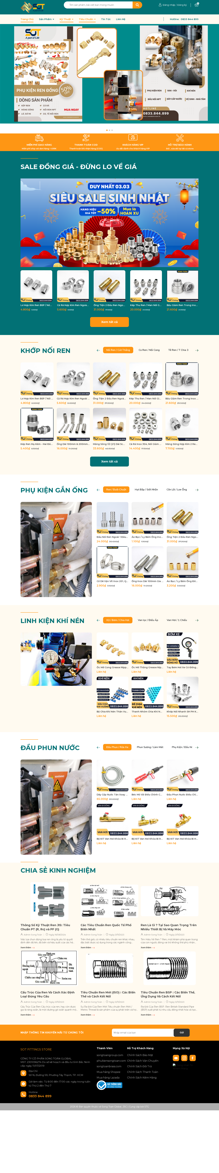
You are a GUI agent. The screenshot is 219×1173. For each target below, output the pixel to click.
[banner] (109, 222)
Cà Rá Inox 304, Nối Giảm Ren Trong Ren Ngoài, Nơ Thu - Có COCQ (145, 444)
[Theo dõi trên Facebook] (193, 1057)
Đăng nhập (169, 5)
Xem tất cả (109, 322)
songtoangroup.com (109, 1055)
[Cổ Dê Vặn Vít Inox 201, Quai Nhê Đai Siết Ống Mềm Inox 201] (112, 562)
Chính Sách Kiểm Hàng (142, 1077)
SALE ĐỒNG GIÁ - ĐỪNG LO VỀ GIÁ (79, 167)
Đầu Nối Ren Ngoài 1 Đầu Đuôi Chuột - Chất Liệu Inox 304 (112, 537)
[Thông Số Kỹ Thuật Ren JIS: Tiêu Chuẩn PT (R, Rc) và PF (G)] (49, 901)
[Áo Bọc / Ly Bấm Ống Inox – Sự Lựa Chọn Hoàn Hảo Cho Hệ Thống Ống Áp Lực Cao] (147, 518)
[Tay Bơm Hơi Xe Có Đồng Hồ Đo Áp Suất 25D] (182, 648)
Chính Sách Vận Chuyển (142, 1060)
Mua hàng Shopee (108, 1072)
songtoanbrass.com (109, 1066)
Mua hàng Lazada (108, 1077)
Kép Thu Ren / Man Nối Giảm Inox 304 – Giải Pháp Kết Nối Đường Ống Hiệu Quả (146, 305)
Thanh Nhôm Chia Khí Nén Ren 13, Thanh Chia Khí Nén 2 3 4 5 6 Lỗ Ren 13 (147, 711)
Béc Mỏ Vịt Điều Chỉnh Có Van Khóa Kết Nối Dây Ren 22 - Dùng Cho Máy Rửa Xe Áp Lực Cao (147, 794)
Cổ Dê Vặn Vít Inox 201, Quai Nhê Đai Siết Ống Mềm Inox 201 (112, 581)
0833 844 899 (189, 19)
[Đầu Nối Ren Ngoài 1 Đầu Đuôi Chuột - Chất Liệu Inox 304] (112, 518)
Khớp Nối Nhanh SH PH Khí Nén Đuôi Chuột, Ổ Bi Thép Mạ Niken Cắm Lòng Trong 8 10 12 (182, 711)
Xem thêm (26, 947)
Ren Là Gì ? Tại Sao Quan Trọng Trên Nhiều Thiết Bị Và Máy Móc (169, 927)
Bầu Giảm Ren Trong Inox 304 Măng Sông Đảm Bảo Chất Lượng (182, 305)
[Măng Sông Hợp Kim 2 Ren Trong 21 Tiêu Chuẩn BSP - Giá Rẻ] (181, 424)
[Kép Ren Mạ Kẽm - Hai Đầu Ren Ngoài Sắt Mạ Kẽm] (37, 424)
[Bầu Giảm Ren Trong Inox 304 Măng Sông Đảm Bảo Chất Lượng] (182, 286)
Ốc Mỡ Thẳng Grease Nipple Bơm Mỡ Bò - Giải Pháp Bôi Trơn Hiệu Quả (147, 667)
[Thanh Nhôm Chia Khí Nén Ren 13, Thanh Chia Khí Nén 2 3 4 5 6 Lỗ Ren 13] (147, 692)
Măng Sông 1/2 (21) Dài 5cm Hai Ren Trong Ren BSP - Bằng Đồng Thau (109, 444)
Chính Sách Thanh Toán (142, 1072)
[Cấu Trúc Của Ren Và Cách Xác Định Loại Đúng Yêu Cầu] (49, 968)
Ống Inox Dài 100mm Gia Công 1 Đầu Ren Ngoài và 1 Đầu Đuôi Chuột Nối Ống (147, 581)
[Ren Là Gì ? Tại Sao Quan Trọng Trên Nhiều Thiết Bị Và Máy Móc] (169, 901)
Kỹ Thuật (66, 19)
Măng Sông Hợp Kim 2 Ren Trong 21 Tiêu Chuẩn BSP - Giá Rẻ (181, 444)
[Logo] (33, 7)
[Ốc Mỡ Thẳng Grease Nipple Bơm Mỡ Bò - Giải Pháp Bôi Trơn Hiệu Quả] (147, 648)
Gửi (182, 1032)
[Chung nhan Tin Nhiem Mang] (185, 1066)
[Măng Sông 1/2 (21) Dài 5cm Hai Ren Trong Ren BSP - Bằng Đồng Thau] (109, 424)
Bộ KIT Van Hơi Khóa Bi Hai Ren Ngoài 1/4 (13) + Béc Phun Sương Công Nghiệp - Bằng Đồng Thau (182, 838)
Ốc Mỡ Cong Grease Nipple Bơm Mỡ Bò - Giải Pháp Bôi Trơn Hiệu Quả (112, 667)
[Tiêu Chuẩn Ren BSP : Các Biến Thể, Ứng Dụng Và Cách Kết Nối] (169, 968)
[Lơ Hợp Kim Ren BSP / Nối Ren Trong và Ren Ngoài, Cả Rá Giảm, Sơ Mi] (36, 286)
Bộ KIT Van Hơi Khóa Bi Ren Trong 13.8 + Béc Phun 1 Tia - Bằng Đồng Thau (112, 838)
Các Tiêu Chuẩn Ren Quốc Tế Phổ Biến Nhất (106, 927)
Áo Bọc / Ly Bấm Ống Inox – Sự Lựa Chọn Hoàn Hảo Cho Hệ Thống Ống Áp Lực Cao (147, 537)
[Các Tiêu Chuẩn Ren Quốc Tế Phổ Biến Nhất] (109, 901)
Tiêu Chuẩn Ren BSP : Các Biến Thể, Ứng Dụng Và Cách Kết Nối (168, 994)
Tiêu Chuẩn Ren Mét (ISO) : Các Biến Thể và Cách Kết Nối (108, 994)
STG (146, 1106)
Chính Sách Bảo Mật (140, 1055)
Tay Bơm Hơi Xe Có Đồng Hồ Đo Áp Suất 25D (182, 667)
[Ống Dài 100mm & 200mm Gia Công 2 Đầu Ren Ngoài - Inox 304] (73, 424)
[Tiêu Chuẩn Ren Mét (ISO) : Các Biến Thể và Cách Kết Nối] (109, 968)
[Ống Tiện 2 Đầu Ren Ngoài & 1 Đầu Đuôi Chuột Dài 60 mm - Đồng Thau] (109, 286)
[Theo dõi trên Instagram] (184, 1057)
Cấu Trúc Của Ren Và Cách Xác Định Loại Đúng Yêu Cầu (48, 994)
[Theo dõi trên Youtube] (176, 1057)
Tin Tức (106, 19)
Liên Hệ (120, 19)
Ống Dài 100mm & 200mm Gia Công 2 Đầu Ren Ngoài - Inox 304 (73, 444)
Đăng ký (182, 5)
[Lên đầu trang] (213, 1167)
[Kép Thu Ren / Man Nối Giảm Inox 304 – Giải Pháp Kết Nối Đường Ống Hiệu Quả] (146, 286)
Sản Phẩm (45, 19)
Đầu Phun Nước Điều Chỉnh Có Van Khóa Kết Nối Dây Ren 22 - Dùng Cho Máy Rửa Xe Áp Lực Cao (182, 794)
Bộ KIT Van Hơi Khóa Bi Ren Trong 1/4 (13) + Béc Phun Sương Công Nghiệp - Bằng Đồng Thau (147, 838)
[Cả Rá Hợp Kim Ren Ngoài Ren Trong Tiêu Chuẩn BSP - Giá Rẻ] (73, 286)
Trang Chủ (27, 19)
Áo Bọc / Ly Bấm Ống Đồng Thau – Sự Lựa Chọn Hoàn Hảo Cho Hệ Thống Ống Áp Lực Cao (182, 581)
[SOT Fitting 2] (109, 78)
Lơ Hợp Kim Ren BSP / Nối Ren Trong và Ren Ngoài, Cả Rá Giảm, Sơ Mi (36, 305)
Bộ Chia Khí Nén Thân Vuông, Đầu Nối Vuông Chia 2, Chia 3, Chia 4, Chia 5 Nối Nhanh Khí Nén (112, 711)
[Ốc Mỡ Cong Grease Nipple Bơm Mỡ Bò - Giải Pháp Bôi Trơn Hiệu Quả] (112, 648)
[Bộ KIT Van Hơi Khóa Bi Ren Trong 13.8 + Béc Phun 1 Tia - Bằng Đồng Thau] (112, 820)
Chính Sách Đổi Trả (139, 1066)
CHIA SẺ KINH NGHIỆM (58, 870)
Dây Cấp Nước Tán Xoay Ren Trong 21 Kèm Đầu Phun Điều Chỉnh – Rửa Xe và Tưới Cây (112, 794)
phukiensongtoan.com (109, 1060)
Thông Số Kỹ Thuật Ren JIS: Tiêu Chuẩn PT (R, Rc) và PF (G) (45, 927)
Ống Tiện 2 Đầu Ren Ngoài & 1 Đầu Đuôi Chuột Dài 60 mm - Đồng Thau (109, 305)
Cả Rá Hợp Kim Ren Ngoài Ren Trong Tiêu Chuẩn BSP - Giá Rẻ (73, 305)
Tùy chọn (36, 299)
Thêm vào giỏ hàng (111, 438)
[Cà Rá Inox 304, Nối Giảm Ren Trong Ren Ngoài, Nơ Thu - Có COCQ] (145, 424)
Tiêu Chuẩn (86, 19)
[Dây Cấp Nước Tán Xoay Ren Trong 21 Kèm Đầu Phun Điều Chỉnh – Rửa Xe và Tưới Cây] (112, 775)
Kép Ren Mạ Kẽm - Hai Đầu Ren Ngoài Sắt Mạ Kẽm (37, 444)
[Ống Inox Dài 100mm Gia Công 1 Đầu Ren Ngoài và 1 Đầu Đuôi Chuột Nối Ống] (147, 562)
